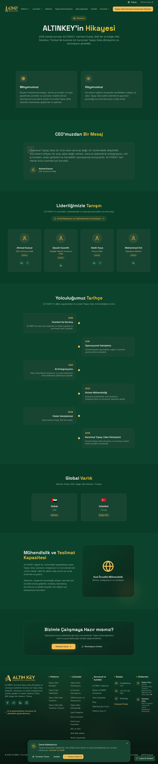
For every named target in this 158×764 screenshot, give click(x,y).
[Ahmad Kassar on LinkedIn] (21, 263)
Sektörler (48, 9)
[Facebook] (7, 702)
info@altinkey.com (125, 684)
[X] (13, 702)
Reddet (57, 757)
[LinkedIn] (20, 702)
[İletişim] (27, 263)
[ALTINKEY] (11, 9)
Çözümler (36, 9)
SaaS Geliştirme (76, 712)
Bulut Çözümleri (76, 717)
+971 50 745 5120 (125, 692)
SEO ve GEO (75, 729)
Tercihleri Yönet (42, 757)
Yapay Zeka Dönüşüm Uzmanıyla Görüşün (133, 9)
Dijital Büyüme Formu (100, 706)
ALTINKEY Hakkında (100, 686)
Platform (24, 9)
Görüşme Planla (121, 704)
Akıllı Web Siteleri (77, 733)
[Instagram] (26, 702)
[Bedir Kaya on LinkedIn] (94, 263)
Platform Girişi (147, 2)
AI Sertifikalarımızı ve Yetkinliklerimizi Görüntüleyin (79, 219)
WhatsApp (124, 698)
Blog (94, 702)
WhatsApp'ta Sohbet (93, 646)
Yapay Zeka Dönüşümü (64, 9)
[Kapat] (127, 743)
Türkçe (134, 2)
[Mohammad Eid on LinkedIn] (133, 263)
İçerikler (94, 9)
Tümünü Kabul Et (74, 757)
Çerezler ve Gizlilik (57, 750)
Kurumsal (103, 9)
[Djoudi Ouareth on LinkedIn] (61, 265)
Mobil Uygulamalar (77, 738)
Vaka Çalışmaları (81, 9)
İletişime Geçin (62, 646)
